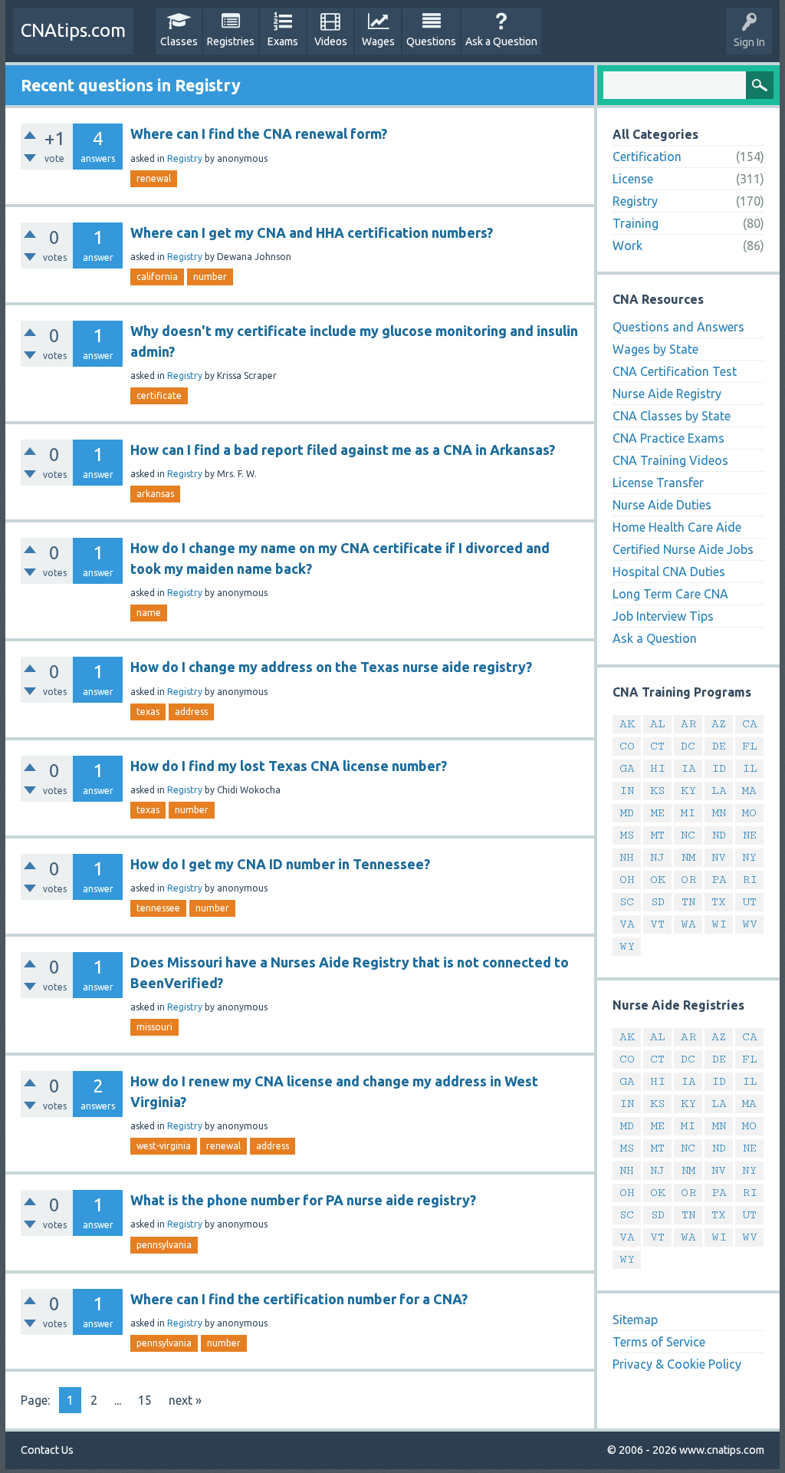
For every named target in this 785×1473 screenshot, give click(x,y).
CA (749, 723)
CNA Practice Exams (668, 438)
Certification (647, 156)
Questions (431, 41)
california (157, 277)
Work (627, 245)
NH (626, 857)
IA (688, 768)
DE (719, 746)
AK (627, 723)
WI (719, 924)
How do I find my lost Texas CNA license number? (288, 765)
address (191, 712)
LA (719, 790)
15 (145, 1400)
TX (718, 901)
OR (688, 879)
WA (688, 924)
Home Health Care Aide (677, 527)
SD (658, 901)
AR (688, 723)
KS (657, 790)
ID (718, 768)
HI (657, 768)
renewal (153, 178)
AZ (718, 723)
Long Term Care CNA (670, 594)
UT (749, 901)
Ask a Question (501, 41)
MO (749, 812)
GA (627, 768)
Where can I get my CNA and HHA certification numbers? (311, 232)
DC (688, 746)
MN (719, 812)
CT (657, 746)
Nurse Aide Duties (662, 505)
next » (185, 1400)
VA (627, 924)
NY (749, 857)
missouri (154, 1027)
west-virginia (163, 1146)
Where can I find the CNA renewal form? (258, 133)
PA (719, 879)
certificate (159, 395)
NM (688, 857)
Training (636, 223)
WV (749, 924)
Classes (179, 41)
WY (627, 946)
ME (658, 812)
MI (688, 812)
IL (749, 768)
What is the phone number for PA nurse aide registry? (303, 1200)
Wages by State (655, 349)
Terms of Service (659, 1342)
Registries (231, 41)
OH (627, 879)
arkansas (155, 494)
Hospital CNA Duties (669, 571)
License (633, 179)
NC (688, 835)
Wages (378, 41)
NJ (657, 857)
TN (688, 901)
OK (657, 879)
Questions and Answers (678, 327)
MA (749, 790)
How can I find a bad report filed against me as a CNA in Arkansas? (342, 449)
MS (627, 835)
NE (750, 835)
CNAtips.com (73, 30)
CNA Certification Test (675, 371)
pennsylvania (164, 1245)
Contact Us (47, 1450)
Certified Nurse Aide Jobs (683, 549)
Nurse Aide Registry (667, 393)
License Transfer (658, 482)
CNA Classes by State (672, 416)
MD (627, 812)
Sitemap (635, 1319)
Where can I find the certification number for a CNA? (299, 1299)
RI (749, 879)
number (210, 277)
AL (657, 723)
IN (626, 790)
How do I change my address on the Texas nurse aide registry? (331, 666)
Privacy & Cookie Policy (677, 1364)
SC (626, 901)
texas (147, 712)
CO (627, 746)
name (148, 613)
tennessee (158, 908)
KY (688, 790)
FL (749, 746)
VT (657, 924)
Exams (283, 41)
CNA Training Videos (670, 460)
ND (719, 835)
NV (718, 857)
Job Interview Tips (663, 616)
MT (658, 835)
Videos (330, 41)
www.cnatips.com (721, 1450)
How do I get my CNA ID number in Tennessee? (280, 864)
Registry (184, 158)
